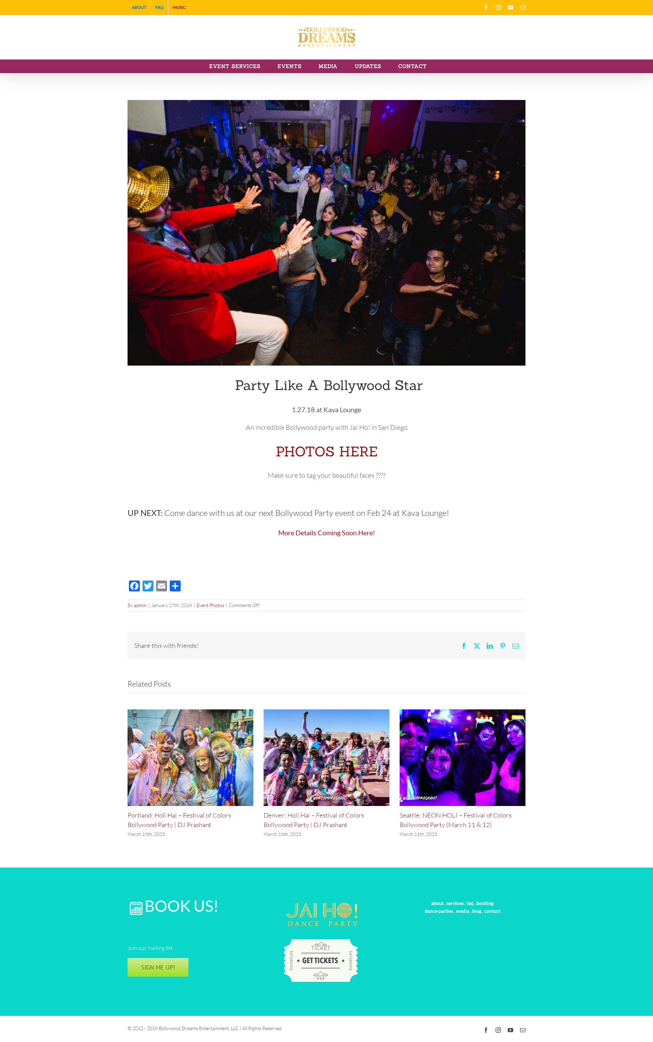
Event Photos (210, 605)
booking (484, 903)
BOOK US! (182, 905)
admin (140, 605)
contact (492, 911)
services (455, 903)
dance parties (439, 911)
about (437, 903)
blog (476, 911)
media (462, 911)
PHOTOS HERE (327, 451)
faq (470, 903)
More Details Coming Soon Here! (326, 532)
